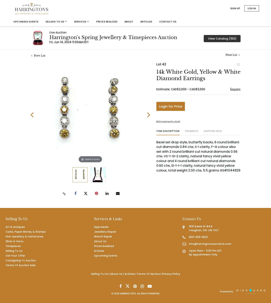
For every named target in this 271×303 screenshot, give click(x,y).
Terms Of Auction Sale (21, 265)
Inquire (235, 89)
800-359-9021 (198, 237)
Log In (252, 8)
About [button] (128, 21)
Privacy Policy (171, 274)
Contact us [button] (167, 21)
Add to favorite (238, 64)
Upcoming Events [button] (26, 21)
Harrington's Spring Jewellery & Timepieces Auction (113, 37)
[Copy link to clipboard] (64, 193)
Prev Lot (39, 55)
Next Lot (231, 55)
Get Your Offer (15, 256)
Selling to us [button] (55, 21)
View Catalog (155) (222, 38)
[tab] (168, 132)
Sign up (235, 8)
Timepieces (13, 246)
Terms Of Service (148, 274)
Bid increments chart (168, 121)
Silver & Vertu (14, 241)
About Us (100, 241)
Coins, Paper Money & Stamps (26, 232)
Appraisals (101, 227)
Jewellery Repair (105, 232)
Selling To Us (14, 251)
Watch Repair (103, 236)
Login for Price (170, 106)
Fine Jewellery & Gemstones (24, 236)
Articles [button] (146, 21)
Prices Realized (104, 246)
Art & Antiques (15, 227)
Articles (99, 251)
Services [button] (80, 21)
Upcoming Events (105, 256)
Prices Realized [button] (106, 21)
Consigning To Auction (21, 260)
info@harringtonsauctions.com (210, 244)
